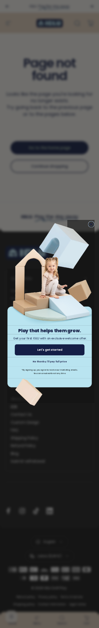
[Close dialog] (91, 224)
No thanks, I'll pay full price (49, 361)
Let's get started (49, 350)
